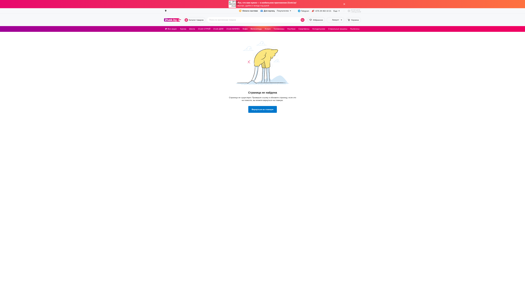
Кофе (245, 29)
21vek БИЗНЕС (233, 29)
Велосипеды (256, 29)
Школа (192, 29)
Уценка (183, 29)
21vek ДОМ (218, 29)
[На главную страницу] (172, 20)
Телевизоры (279, 29)
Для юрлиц (269, 11)
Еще (335, 11)
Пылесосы (354, 29)
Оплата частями (250, 11)
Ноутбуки (291, 29)
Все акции (172, 29)
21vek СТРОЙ (204, 29)
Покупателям (283, 11)
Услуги (268, 29)
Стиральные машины (337, 29)
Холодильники (318, 29)
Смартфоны (303, 29)
